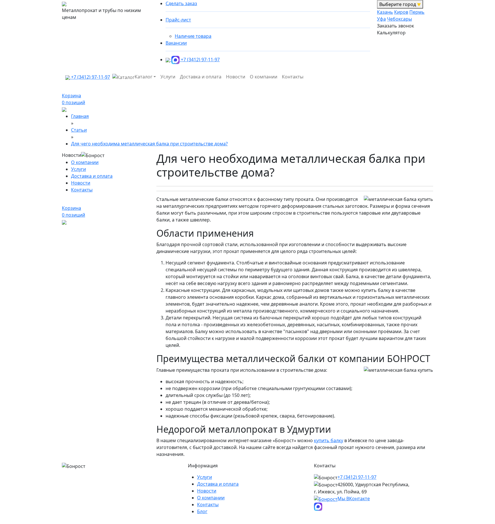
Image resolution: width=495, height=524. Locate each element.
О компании (263, 77)
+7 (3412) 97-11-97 (200, 59)
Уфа (381, 19)
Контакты (292, 77)
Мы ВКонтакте (353, 498)
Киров (401, 12)
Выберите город (398, 4)
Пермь (417, 12)
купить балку (328, 440)
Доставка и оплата (200, 77)
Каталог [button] (143, 77)
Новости (235, 77)
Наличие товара (193, 36)
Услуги (167, 77)
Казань (385, 12)
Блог (202, 511)
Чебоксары (399, 19)
